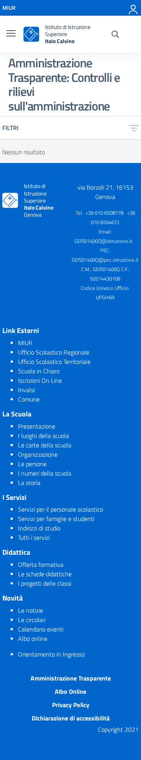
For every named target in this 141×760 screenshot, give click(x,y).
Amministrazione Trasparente (71, 678)
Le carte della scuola (44, 445)
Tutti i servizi (34, 537)
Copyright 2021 (118, 729)
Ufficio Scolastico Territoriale (54, 361)
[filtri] (134, 128)
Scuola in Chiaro (39, 371)
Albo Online (70, 691)
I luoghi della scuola (43, 435)
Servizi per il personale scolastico (60, 509)
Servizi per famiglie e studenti (56, 518)
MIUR (25, 342)
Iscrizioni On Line (40, 380)
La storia (29, 482)
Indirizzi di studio (39, 528)
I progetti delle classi (44, 583)
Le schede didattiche (45, 574)
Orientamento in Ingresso (51, 654)
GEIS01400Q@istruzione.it (103, 241)
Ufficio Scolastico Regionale (53, 352)
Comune (29, 399)
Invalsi (26, 389)
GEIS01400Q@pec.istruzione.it (105, 260)
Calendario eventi (40, 629)
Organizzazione (38, 454)
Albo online (32, 638)
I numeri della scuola (44, 473)
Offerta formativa (40, 564)
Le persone (32, 464)
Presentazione (36, 426)
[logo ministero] (31, 34)
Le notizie (30, 610)
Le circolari (31, 619)
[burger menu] (11, 34)
